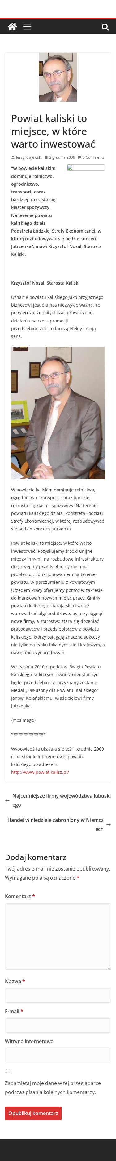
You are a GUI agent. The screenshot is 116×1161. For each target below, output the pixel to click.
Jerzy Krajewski (29, 157)
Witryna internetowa (29, 1041)
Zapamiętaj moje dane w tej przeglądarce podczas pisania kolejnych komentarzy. (53, 1088)
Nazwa (15, 981)
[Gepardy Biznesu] (12, 26)
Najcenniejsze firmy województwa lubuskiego (61, 800)
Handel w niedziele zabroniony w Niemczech (55, 824)
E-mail (14, 1011)
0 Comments (94, 157)
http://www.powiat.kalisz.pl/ (40, 772)
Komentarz (20, 896)
